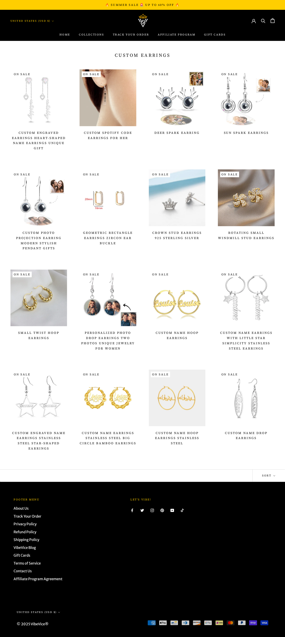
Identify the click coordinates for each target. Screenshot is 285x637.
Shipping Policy (26, 539)
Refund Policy (25, 532)
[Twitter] (142, 510)
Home (64, 34)
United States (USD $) (30, 21)
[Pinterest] (162, 510)
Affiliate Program (176, 34)
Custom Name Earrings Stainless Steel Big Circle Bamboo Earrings (108, 438)
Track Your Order (27, 516)
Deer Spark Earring (177, 132)
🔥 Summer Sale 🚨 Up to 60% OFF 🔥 (142, 5)
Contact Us (23, 571)
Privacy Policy (25, 524)
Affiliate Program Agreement (38, 579)
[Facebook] (132, 510)
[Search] (263, 20)
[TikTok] (182, 510)
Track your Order (131, 34)
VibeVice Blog (25, 547)
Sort (267, 475)
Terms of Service (27, 563)
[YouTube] (172, 510)
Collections (91, 34)
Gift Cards (215, 34)
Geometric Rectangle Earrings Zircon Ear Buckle (108, 237)
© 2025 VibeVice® (33, 624)
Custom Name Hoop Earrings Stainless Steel (177, 438)
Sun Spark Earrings (246, 132)
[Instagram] (152, 510)
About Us (21, 508)
